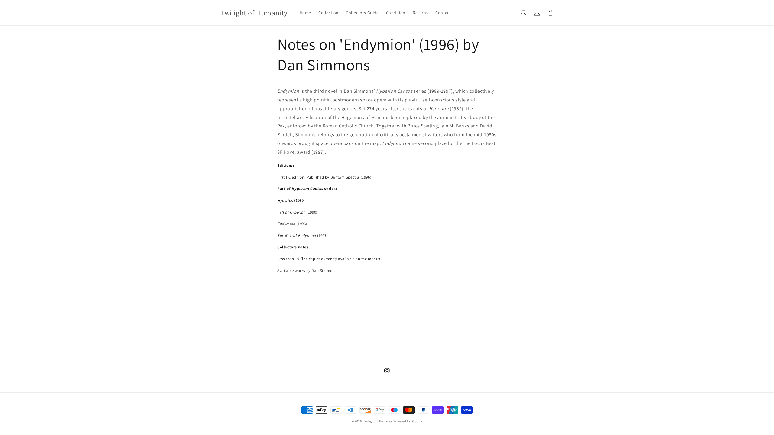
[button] (523, 12)
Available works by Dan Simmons (307, 270)
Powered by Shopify (407, 421)
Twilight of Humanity (378, 421)
